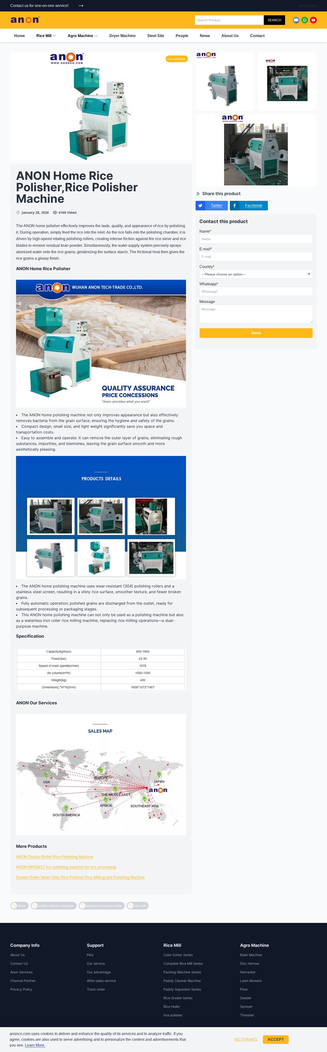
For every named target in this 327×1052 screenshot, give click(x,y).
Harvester (247, 972)
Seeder (245, 998)
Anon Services (21, 972)
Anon (22, 906)
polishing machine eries (104, 906)
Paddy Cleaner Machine (182, 981)
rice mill (140, 906)
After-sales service (101, 981)
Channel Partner (22, 981)
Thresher (247, 1015)
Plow (244, 989)
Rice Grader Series (178, 998)
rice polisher (173, 1015)
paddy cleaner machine (56, 906)
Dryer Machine (122, 36)
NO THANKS (245, 1039)
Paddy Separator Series (182, 989)
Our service (96, 963)
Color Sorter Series (178, 955)
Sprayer (246, 1006)
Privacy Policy (21, 989)
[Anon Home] (24, 20)
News (205, 36)
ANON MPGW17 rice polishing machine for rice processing (66, 867)
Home (19, 36)
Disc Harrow (249, 963)
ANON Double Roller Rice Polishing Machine (54, 857)
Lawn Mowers (251, 981)
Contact (257, 36)
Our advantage (99, 972)
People (182, 36)
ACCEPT (276, 1039)
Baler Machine (251, 955)
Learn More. (35, 1045)
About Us (230, 36)
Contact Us (19, 963)
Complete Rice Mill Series (183, 963)
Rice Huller (172, 1006)
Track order (96, 989)
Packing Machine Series (182, 972)
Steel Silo (155, 36)
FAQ (90, 955)
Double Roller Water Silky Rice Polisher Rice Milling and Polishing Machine (80, 877)
